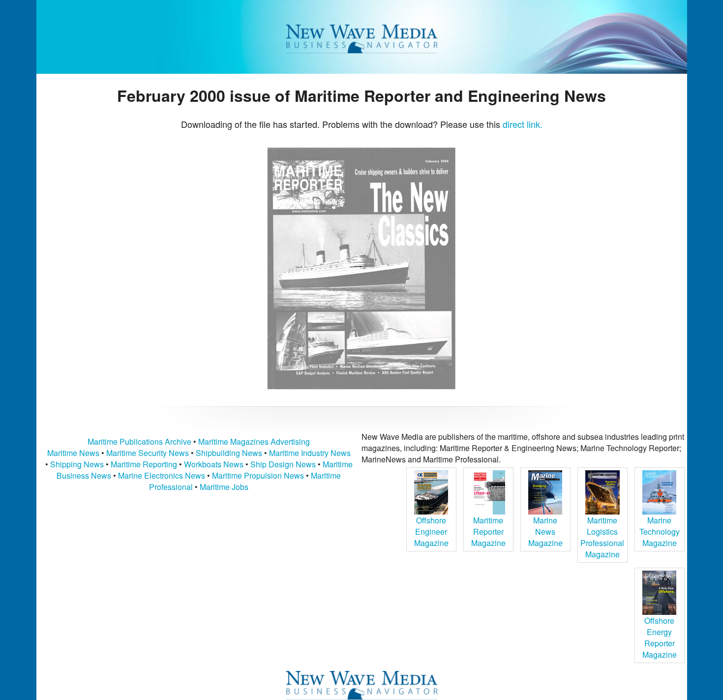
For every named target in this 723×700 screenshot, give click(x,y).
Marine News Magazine (545, 531)
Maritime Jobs (224, 486)
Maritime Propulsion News (258, 475)
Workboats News (213, 464)
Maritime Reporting (144, 464)
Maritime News (73, 452)
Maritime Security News (147, 452)
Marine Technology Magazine (659, 531)
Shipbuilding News (229, 452)
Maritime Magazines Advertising (254, 441)
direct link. (522, 124)
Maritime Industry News (310, 452)
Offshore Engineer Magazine (431, 531)
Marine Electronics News (161, 475)
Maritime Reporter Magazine (488, 531)
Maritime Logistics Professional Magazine (602, 537)
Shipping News (77, 464)
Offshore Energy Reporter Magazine (659, 637)
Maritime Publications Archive (139, 441)
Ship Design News (284, 464)
